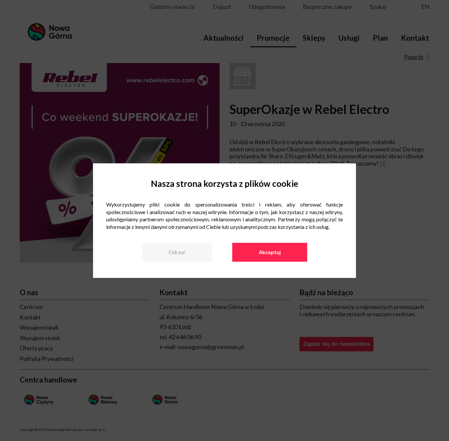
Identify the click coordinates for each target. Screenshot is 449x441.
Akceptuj (270, 252)
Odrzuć (177, 252)
